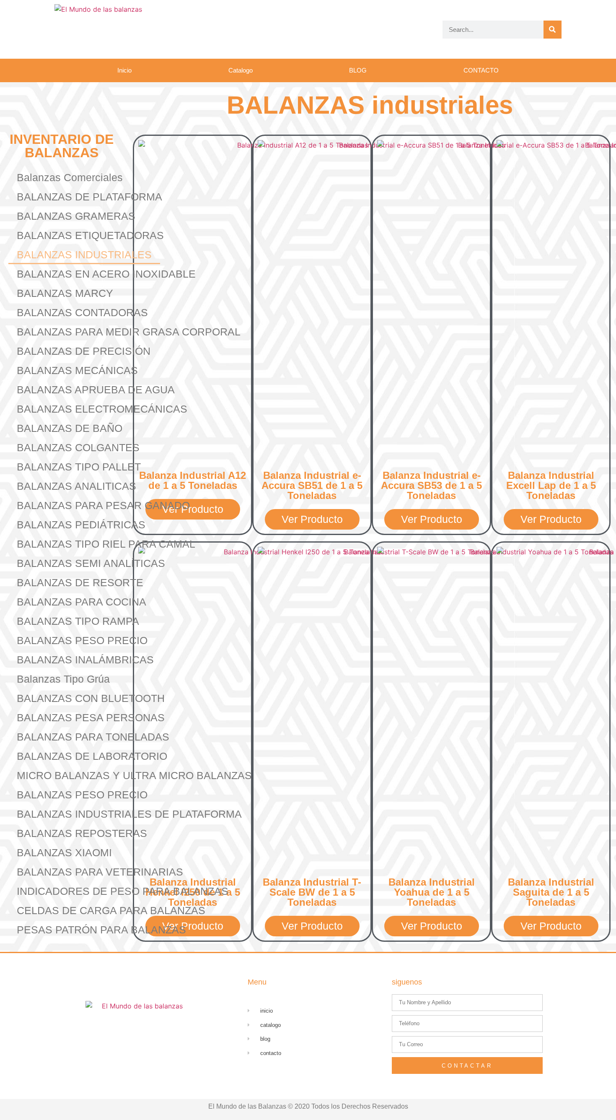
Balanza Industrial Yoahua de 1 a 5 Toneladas (431, 892)
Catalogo (240, 70)
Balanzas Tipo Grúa (63, 679)
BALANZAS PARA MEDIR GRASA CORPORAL (129, 332)
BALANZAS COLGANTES (78, 447)
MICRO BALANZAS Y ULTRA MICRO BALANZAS (134, 775)
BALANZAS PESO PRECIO (82, 640)
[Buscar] (553, 30)
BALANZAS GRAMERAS (76, 216)
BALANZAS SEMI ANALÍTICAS (91, 563)
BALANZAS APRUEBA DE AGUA (96, 389)
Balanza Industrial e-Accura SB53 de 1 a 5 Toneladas (431, 485)
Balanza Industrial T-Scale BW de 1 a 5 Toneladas (312, 892)
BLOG (358, 70)
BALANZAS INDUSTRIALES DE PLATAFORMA (129, 814)
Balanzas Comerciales (70, 177)
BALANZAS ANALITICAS (76, 486)
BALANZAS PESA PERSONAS (91, 717)
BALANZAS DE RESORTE (80, 582)
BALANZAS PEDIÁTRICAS (81, 524)
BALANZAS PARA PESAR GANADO (103, 505)
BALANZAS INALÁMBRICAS (85, 659)
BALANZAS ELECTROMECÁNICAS (102, 409)
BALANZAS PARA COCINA (81, 602)
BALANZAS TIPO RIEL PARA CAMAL (106, 544)
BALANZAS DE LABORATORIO (92, 756)
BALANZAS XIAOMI (64, 852)
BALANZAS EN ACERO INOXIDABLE (106, 274)
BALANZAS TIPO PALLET (79, 467)
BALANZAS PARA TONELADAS (93, 737)
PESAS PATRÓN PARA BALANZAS (101, 929)
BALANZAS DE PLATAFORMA (89, 197)
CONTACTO (481, 70)
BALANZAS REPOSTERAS (82, 833)
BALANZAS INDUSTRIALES (84, 254)
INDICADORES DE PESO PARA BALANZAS (122, 891)
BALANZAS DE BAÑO (69, 428)
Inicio (124, 70)
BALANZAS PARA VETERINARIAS (100, 872)
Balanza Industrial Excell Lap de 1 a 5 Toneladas (551, 485)
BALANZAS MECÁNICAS (77, 370)
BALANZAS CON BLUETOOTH (91, 698)
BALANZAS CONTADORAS (82, 312)
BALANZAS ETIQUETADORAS (90, 235)
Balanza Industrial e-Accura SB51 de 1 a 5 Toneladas (311, 485)
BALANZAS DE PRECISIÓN (83, 351)
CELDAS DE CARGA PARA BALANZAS (111, 910)
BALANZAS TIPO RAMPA (78, 621)
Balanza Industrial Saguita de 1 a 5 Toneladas (551, 892)
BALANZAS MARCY (65, 293)
